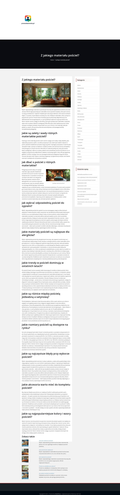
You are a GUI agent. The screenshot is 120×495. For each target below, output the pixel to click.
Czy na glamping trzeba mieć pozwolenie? (87, 177)
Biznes (79, 85)
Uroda (78, 151)
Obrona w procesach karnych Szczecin (86, 180)
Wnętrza (79, 156)
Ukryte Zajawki (81, 148)
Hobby (79, 102)
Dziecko (79, 94)
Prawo (79, 125)
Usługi (78, 154)
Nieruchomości (80, 116)
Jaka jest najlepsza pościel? (46, 440)
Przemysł (79, 128)
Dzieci (78, 91)
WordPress (58, 494)
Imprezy (79, 105)
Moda (78, 111)
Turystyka (79, 145)
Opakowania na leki (81, 183)
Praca (78, 122)
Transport (79, 142)
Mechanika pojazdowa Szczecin (84, 174)
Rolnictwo (79, 131)
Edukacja (79, 96)
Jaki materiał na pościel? (45, 457)
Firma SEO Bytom (81, 191)
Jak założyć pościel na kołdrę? (46, 473)
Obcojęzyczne (80, 119)
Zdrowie (79, 159)
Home (52, 60)
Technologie (80, 139)
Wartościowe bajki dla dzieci (84, 188)
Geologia (79, 99)
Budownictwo (80, 88)
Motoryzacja (80, 114)
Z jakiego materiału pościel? (62, 60)
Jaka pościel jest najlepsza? (46, 450)
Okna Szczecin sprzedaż (83, 199)
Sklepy (78, 134)
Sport (78, 136)
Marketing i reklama (82, 108)
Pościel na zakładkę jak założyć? (47, 466)
